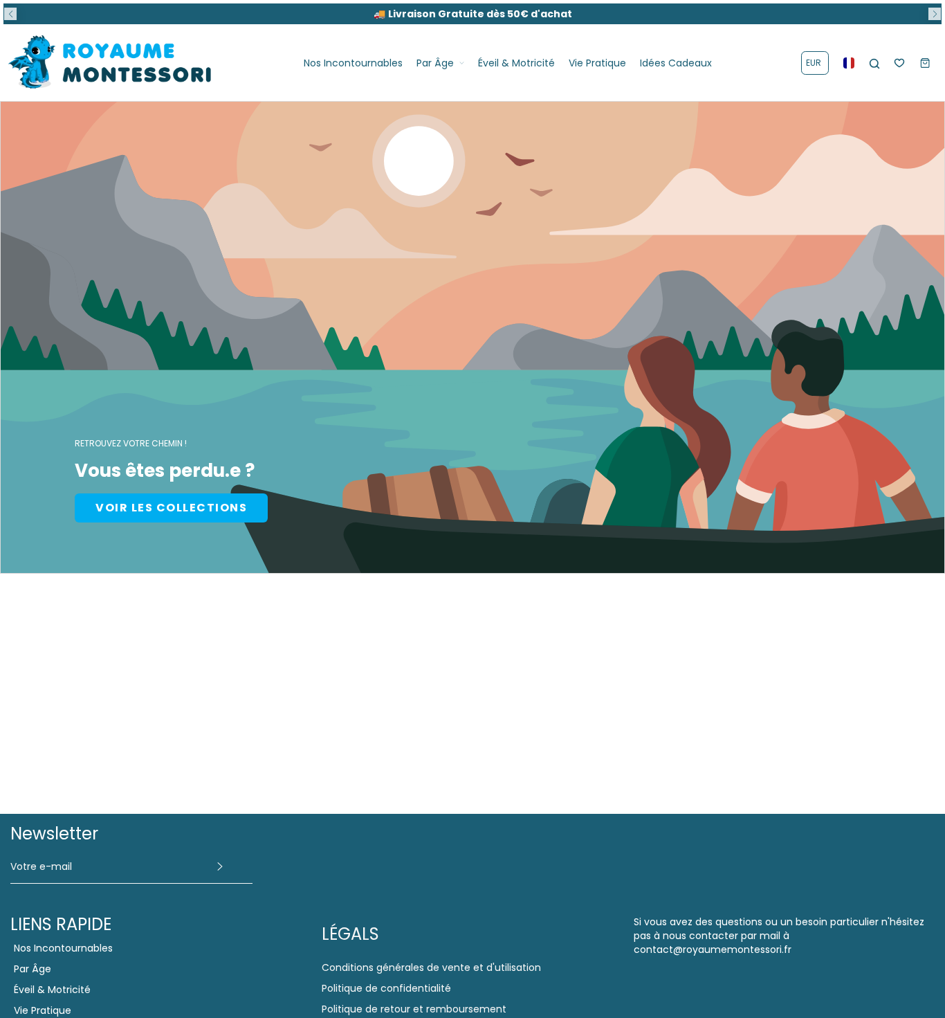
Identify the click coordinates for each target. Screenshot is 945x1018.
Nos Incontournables (63, 948)
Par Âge (32, 969)
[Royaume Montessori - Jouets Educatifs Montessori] (110, 63)
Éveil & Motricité (52, 990)
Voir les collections (171, 508)
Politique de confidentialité (386, 988)
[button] (10, 14)
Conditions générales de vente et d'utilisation (431, 967)
